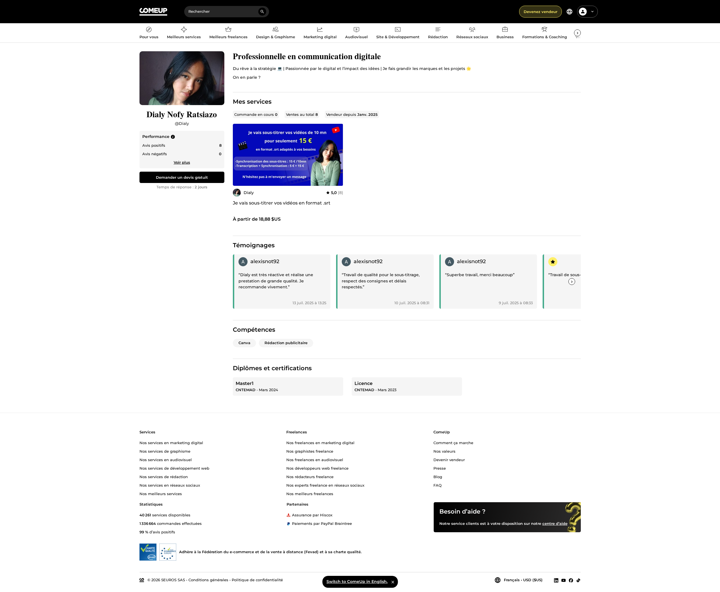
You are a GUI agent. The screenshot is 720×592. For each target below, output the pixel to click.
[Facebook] (571, 580)
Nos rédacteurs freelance (310, 476)
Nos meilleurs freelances (309, 493)
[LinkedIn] (556, 580)
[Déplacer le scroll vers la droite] (577, 32)
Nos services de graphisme (164, 451)
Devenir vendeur (449, 459)
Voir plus (182, 162)
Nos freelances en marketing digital (320, 442)
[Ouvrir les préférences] (569, 11)
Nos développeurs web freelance (317, 468)
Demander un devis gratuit (182, 177)
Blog (437, 476)
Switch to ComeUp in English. (357, 581)
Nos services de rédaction (163, 476)
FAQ (437, 485)
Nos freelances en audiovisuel (314, 459)
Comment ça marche (453, 442)
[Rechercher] (262, 12)
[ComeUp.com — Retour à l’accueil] (153, 12)
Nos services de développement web (174, 468)
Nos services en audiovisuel (165, 459)
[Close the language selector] (392, 582)
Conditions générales (208, 580)
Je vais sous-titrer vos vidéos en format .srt (281, 203)
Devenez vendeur (540, 11)
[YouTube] (563, 580)
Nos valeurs (444, 451)
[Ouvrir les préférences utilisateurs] (592, 11)
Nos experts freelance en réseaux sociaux (325, 485)
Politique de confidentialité (257, 580)
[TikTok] (578, 580)
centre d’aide (555, 523)
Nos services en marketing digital (171, 442)
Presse (439, 468)
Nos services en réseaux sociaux (169, 485)
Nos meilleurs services (160, 493)
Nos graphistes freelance (309, 451)
